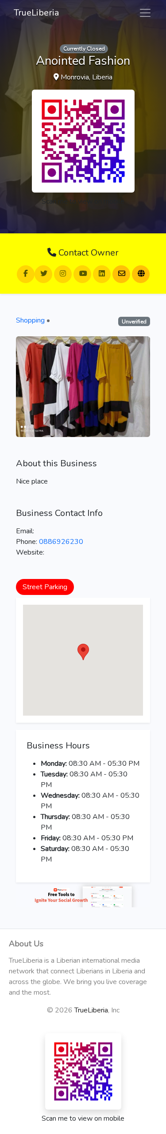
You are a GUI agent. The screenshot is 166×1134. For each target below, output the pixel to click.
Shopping (30, 320)
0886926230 (61, 542)
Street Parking (45, 587)
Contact (87, 253)
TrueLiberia (36, 13)
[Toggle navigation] (145, 13)
